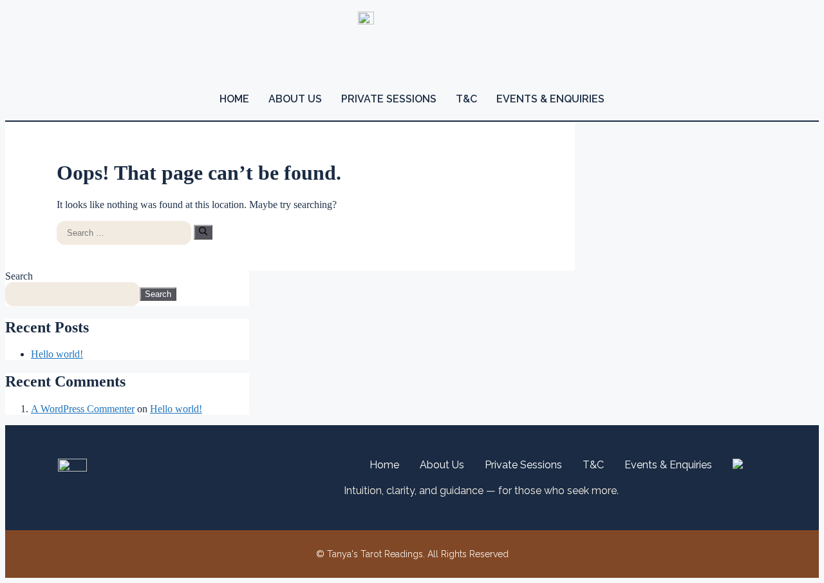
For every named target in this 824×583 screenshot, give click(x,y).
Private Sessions (388, 99)
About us (295, 99)
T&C (466, 99)
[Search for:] (125, 232)
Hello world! (57, 354)
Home (234, 99)
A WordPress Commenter (83, 408)
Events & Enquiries (550, 99)
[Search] (203, 232)
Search (19, 276)
